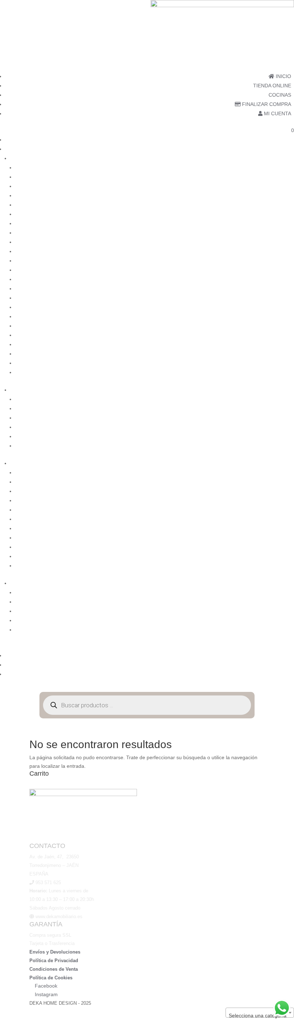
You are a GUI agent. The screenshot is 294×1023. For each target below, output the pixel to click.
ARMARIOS (280, 186)
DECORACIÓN (277, 390)
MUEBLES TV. (277, 316)
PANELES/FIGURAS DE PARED (258, 436)
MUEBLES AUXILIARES (267, 298)
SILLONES (282, 354)
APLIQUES (281, 592)
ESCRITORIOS (277, 233)
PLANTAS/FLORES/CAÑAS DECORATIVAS (245, 446)
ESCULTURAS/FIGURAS (265, 418)
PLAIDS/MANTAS (274, 556)
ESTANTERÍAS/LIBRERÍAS (263, 242)
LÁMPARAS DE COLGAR (265, 602)
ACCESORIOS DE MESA (265, 482)
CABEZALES (279, 205)
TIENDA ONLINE (272, 85)
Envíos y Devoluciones (54, 952)
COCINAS (280, 95)
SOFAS (286, 363)
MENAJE (284, 547)
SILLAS (285, 344)
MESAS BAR (279, 260)
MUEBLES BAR (276, 307)
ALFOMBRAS (278, 500)
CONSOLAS (280, 223)
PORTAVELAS (278, 565)
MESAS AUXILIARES (270, 251)
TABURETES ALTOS (270, 372)
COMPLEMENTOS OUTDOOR (259, 528)
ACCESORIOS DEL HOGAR (262, 491)
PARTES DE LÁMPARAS (266, 629)
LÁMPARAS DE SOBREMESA (260, 620)
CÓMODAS (281, 214)
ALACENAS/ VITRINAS (268, 167)
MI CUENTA (276, 113)
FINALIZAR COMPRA (266, 104)
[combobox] (260, 1013)
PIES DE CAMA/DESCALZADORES (254, 326)
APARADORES (277, 177)
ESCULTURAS (277, 408)
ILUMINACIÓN (277, 583)
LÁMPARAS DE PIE (272, 611)
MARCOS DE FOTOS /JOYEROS (256, 537)
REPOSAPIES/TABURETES (263, 335)
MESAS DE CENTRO (270, 270)
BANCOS (283, 195)
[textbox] (260, 1015)
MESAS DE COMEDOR (267, 279)
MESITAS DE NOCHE (269, 288)
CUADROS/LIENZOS (270, 399)
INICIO (282, 76)
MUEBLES (282, 158)
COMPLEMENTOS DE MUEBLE (257, 519)
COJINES (283, 510)
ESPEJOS (282, 427)
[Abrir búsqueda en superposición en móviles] (147, 705)
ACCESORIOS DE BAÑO (265, 472)
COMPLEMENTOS (272, 463)
